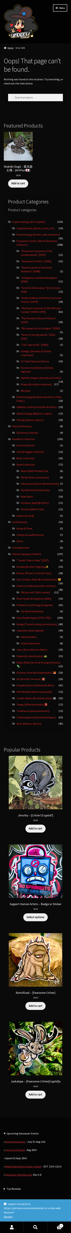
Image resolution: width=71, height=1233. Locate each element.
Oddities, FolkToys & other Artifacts (37, 407)
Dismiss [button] (8, 1216)
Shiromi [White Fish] (32, 509)
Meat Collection (26, 458)
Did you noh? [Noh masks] (35, 592)
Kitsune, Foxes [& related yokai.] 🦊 (36, 672)
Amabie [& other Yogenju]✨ (33, 566)
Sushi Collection (26, 464)
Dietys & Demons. (22, 426)
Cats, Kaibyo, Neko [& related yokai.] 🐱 (39, 579)
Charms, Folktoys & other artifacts (36, 586)
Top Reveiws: (14, 1188)
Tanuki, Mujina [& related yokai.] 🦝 (36, 698)
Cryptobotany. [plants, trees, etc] (35, 228)
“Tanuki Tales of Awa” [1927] (33, 560)
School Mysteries (30, 643)
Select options (35, 917)
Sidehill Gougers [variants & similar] (41, 377)
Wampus (26, 390)
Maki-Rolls (27, 496)
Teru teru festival (15, 1150)
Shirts (20, 541)
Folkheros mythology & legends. (35, 605)
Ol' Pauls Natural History (35, 361)
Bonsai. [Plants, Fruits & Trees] (34, 573)
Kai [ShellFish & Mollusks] (35, 490)
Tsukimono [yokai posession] (33, 711)
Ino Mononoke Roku (32, 611)
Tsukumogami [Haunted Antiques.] (36, 717)
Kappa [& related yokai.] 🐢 (32, 656)
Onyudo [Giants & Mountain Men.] (35, 685)
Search (35, 1227)
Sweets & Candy (25, 515)
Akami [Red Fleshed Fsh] (34, 471)
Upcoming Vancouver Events (23, 1133)
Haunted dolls (29, 637)
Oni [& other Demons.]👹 (31, 679)
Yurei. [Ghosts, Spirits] (29, 723)
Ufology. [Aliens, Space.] (30, 420)
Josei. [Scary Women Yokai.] (32, 649)
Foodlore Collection (23, 439)
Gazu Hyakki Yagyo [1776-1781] (34, 617)
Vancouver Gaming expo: (19, 1174)
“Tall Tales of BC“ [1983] (34, 344)
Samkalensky (19, 522)
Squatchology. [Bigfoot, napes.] (34, 413)
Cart (54, 1224)
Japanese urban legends (30, 630)
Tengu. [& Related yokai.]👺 (32, 704)
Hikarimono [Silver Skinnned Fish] (40, 483)
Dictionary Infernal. (27, 432)
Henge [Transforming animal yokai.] (37, 624)
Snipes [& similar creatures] (36, 384)
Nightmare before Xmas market (23, 1166)
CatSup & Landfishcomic (30, 534)
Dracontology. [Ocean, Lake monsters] (38, 234)
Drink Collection (26, 445)
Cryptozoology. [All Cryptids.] (28, 221)
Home (10, 47)
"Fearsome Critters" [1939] (36, 261)
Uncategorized (20, 547)
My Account (12, 1227)
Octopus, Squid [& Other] (35, 502)
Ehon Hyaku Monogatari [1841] (34, 598)
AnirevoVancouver (15, 1141)
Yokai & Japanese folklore (26, 554)
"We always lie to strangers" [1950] (40, 328)
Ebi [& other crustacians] (35, 477)
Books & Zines (24, 528)
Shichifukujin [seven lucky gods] (34, 691)
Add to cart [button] (18, 183)
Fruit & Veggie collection (30, 451)
